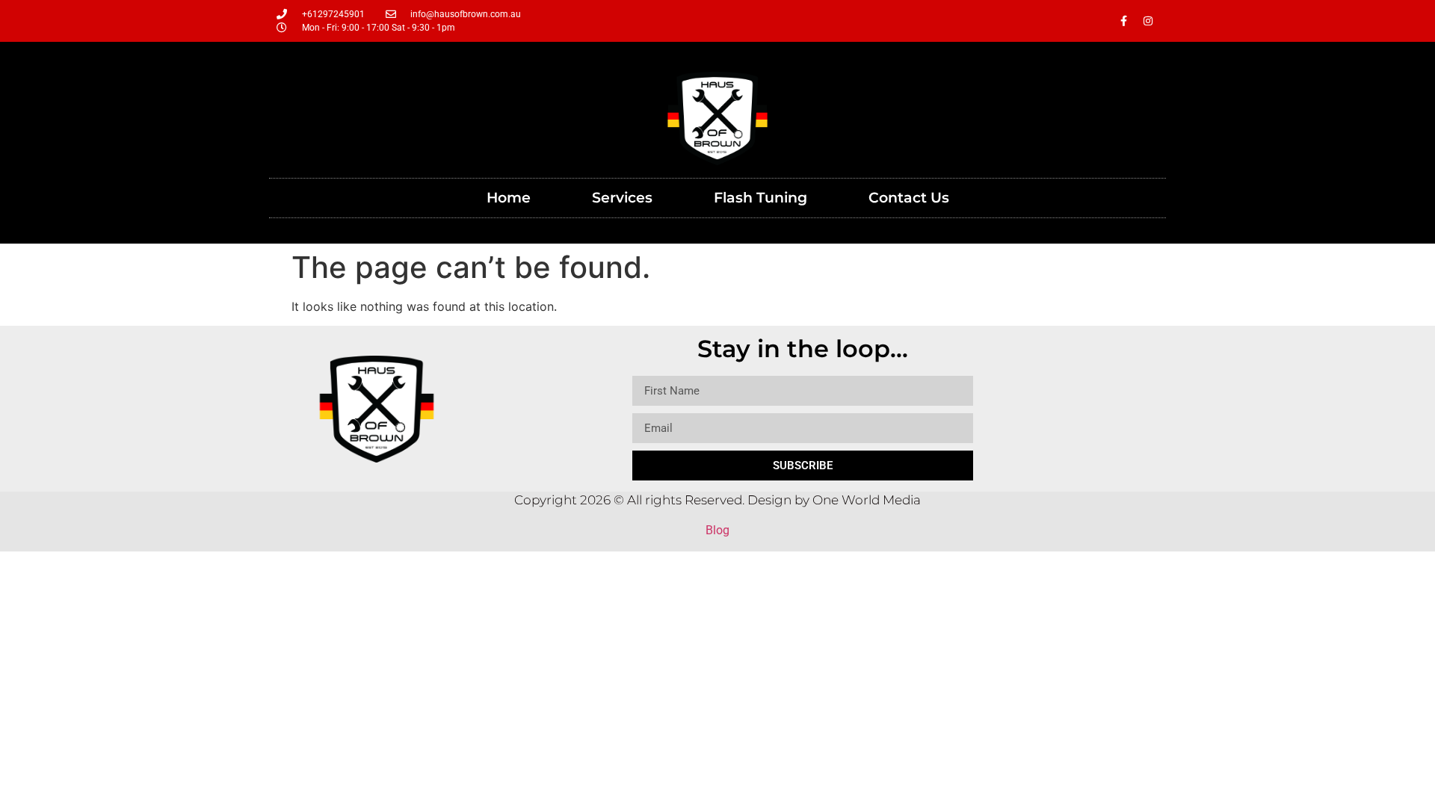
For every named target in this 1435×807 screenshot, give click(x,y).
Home (509, 197)
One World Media (866, 499)
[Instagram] (1148, 20)
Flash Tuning (760, 197)
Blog (717, 530)
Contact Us (908, 197)
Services (622, 197)
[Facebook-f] (1123, 20)
